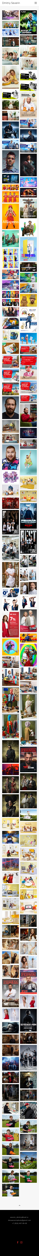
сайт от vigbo (19, 1250)
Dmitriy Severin (11, 3)
